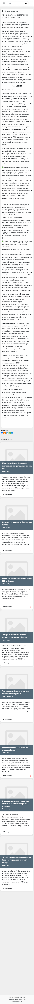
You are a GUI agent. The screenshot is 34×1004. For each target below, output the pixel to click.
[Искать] (26, 3)
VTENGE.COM (21, 997)
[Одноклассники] (4, 433)
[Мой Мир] (12, 433)
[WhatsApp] (10, 433)
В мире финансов (10, 11)
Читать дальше (8, 494)
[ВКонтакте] (2, 433)
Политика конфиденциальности (17, 999)
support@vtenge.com (17, 1001)
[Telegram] (7, 433)
